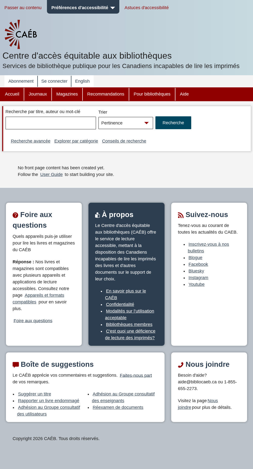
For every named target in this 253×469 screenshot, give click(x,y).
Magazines (67, 94)
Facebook (198, 264)
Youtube (197, 284)
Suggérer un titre (34, 394)
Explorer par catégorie (76, 141)
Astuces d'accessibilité (147, 7)
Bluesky (196, 271)
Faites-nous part (136, 375)
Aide (184, 94)
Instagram (198, 277)
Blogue (195, 257)
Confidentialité (120, 304)
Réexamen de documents (118, 407)
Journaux (38, 94)
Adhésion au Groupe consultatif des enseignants (123, 397)
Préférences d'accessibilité (79, 7)
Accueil (12, 94)
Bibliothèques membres (129, 324)
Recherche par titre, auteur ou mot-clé (42, 111)
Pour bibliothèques (152, 94)
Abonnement (21, 81)
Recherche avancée (30, 141)
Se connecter (54, 81)
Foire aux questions (33, 320)
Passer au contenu (23, 7)
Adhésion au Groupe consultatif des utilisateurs (48, 411)
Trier (102, 112)
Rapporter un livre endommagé (48, 400)
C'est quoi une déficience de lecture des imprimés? (130, 334)
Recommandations (105, 94)
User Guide (51, 174)
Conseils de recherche (124, 141)
